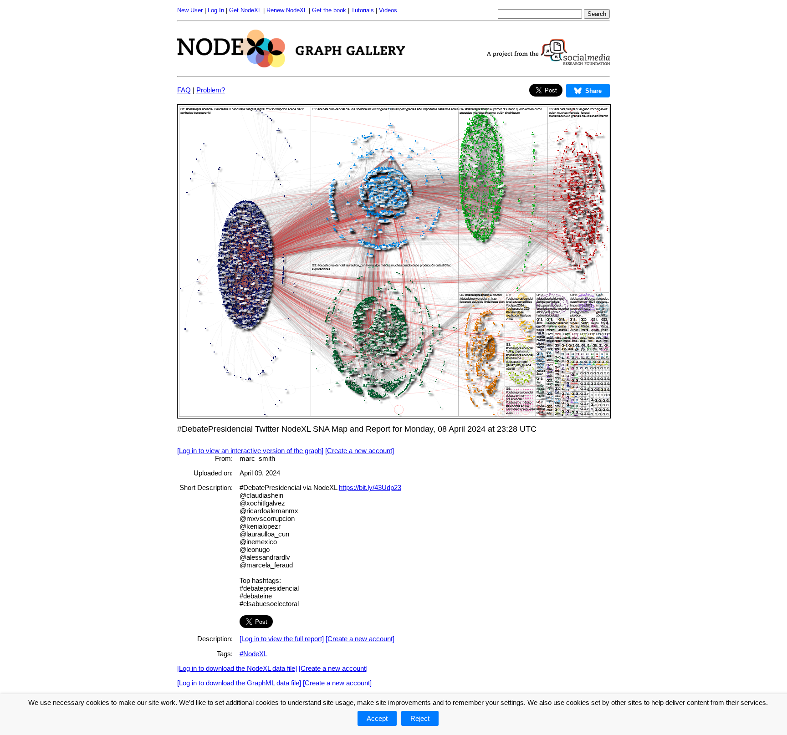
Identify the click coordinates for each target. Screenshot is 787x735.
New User (190, 10)
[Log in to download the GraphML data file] (239, 683)
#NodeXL (253, 654)
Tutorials (362, 10)
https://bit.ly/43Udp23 (370, 487)
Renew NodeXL (286, 10)
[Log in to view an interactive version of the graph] (250, 450)
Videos (388, 10)
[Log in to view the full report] (282, 639)
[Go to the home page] (291, 65)
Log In (216, 10)
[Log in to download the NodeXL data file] (237, 668)
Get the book (329, 10)
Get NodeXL (245, 10)
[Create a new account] (359, 450)
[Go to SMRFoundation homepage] (548, 62)
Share (593, 90)
